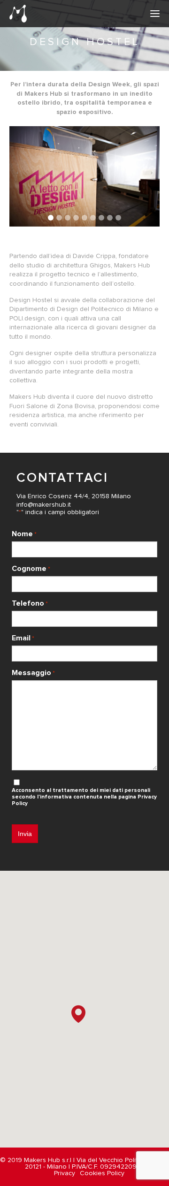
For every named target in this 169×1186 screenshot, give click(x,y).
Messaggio (33, 673)
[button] (51, 217)
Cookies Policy (102, 1173)
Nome (24, 534)
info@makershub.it (43, 505)
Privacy (64, 1173)
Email (23, 638)
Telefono (30, 603)
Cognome (31, 568)
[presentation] (17, 172)
